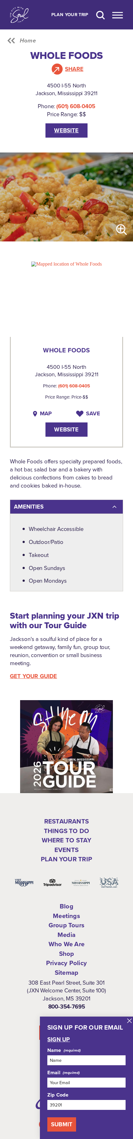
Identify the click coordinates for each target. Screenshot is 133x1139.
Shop (66, 953)
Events (66, 849)
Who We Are (66, 944)
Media (66, 934)
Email (53, 1072)
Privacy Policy (66, 963)
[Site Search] (100, 15)
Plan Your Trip (69, 14)
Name (54, 1050)
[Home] (19, 15)
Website (66, 130)
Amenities (29, 506)
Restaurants (66, 821)
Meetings (66, 915)
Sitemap (66, 972)
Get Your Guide (33, 676)
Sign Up (58, 1039)
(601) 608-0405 (75, 106)
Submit (61, 1124)
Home (28, 40)
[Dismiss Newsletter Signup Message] (129, 1020)
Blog (66, 906)
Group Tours (66, 925)
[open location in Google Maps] (66, 263)
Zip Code (57, 1095)
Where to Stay (67, 840)
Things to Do (66, 831)
